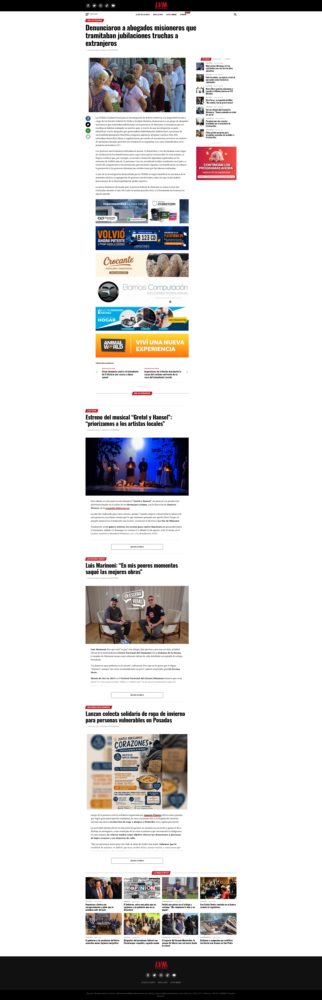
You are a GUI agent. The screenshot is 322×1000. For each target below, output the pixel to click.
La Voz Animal (171, 14)
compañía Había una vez (117, 508)
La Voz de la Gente (143, 14)
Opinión (184, 14)
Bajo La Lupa (158, 14)
